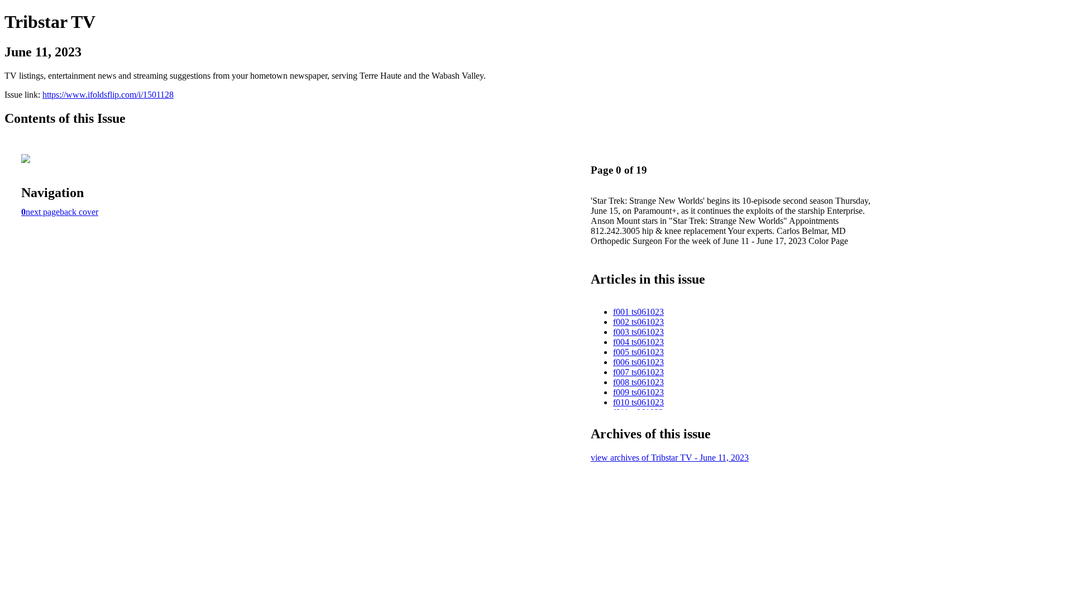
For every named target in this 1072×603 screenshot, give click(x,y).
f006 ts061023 (638, 362)
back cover (79, 212)
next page (43, 212)
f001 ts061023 (638, 312)
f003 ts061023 (638, 332)
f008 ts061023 (638, 382)
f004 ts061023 (638, 342)
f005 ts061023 (638, 352)
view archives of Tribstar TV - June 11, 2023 (670, 457)
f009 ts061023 (638, 392)
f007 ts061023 (638, 372)
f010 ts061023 (638, 402)
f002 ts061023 (638, 322)
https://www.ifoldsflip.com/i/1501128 (108, 94)
